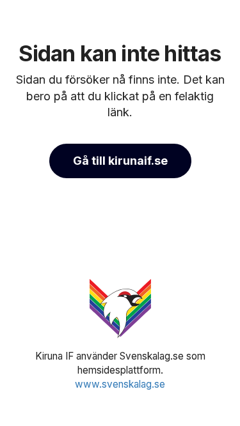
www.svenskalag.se (120, 384)
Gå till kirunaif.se (120, 160)
